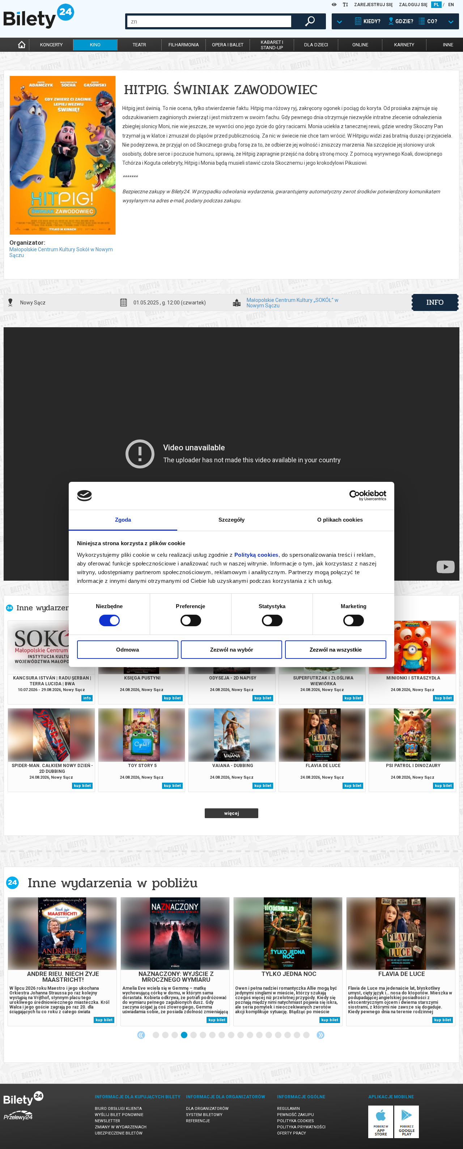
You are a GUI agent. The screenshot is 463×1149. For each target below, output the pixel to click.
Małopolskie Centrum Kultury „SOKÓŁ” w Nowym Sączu (293, 303)
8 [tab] (222, 1035)
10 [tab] (241, 1035)
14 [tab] (278, 1035)
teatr (139, 44)
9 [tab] (231, 1035)
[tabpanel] (62, 961)
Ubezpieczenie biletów (119, 1133)
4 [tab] (184, 1035)
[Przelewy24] (18, 1121)
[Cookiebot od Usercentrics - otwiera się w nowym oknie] (354, 495)
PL (436, 4)
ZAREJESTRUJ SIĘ (373, 4)
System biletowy (204, 1114)
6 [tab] (203, 1035)
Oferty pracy (291, 1133)
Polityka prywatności (301, 1127)
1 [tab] (156, 1035)
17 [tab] (306, 1035)
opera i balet (227, 44)
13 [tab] (269, 1035)
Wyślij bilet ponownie (119, 1114)
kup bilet (172, 698)
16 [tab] (297, 1035)
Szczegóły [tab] (231, 520)
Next (320, 1035)
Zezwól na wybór (231, 650)
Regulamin (288, 1108)
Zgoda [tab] (123, 520)
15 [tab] (288, 1035)
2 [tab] (165, 1035)
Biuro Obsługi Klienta (118, 1108)
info (435, 302)
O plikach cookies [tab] (340, 520)
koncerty (51, 44)
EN (451, 4)
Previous (141, 1035)
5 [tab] (193, 1035)
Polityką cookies (256, 555)
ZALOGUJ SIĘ (413, 4)
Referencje (198, 1121)
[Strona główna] (39, 27)
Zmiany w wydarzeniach (120, 1127)
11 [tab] (250, 1035)
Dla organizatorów (207, 1108)
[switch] (190, 620)
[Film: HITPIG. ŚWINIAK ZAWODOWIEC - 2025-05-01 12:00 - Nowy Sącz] (62, 156)
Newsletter (107, 1121)
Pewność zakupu (295, 1114)
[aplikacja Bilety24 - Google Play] (406, 1137)
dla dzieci (316, 44)
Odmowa (127, 650)
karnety (404, 44)
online (360, 44)
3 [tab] (175, 1035)
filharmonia (184, 44)
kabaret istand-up (272, 44)
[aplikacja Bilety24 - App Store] (380, 1137)
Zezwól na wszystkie (336, 650)
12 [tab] (259, 1035)
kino (95, 44)
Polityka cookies (295, 1121)
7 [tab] (212, 1035)
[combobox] (209, 21)
